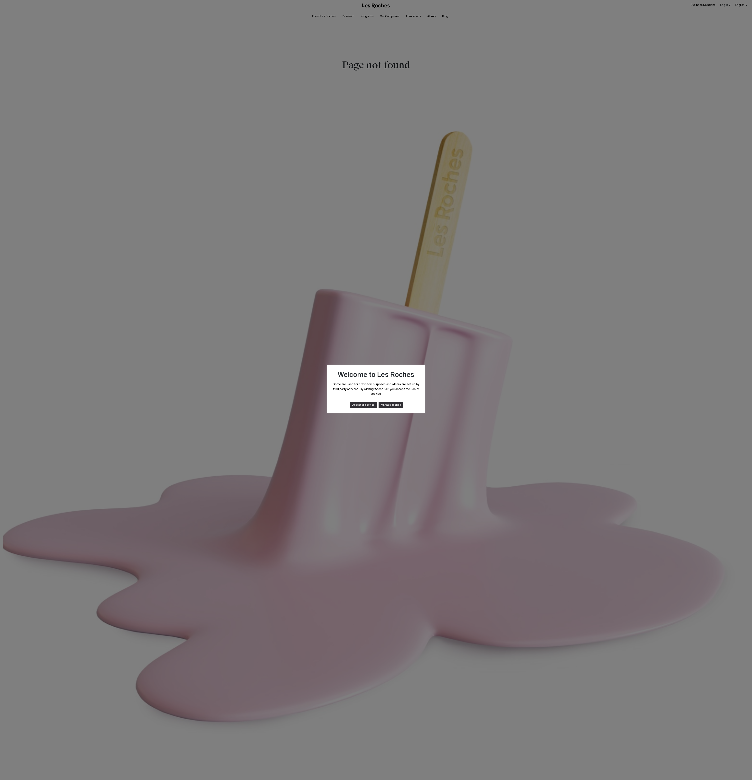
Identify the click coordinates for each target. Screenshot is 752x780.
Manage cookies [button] (391, 405)
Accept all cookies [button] (363, 405)
